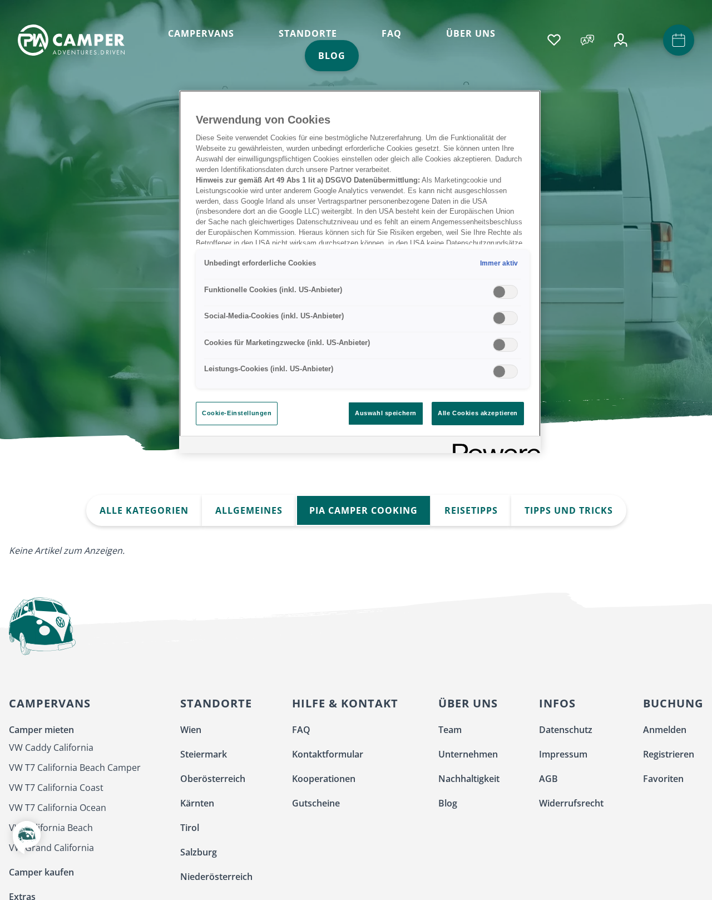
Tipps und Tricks (569, 510)
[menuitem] (201, 33)
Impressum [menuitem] (563, 754)
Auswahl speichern (386, 413)
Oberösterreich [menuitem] (212, 779)
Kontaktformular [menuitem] (327, 754)
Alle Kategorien (144, 510)
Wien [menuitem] (190, 730)
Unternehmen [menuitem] (468, 754)
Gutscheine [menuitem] (316, 803)
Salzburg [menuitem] (198, 852)
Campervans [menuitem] (50, 703)
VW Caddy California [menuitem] (51, 747)
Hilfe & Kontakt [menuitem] (345, 703)
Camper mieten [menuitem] (41, 730)
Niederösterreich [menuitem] (216, 877)
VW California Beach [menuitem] (51, 828)
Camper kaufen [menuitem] (41, 872)
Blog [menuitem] (447, 803)
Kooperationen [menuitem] (323, 779)
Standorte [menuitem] (216, 703)
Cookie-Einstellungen (236, 413)
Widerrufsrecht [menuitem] (571, 803)
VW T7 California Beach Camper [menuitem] (75, 767)
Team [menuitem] (450, 730)
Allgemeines (249, 510)
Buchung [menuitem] (673, 703)
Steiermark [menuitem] (203, 754)
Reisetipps (471, 510)
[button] (26, 845)
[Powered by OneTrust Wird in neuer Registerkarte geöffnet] (493, 446)
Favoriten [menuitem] (663, 779)
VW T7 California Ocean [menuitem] (57, 807)
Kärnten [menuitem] (197, 803)
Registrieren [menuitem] (668, 754)
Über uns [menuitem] (468, 703)
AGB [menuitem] (548, 779)
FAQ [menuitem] (301, 730)
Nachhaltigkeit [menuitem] (469, 779)
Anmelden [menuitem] (664, 730)
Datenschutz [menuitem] (565, 730)
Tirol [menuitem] (189, 828)
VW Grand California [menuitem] (51, 848)
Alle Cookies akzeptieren (478, 413)
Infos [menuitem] (557, 703)
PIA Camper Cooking (363, 510)
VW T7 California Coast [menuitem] (56, 787)
